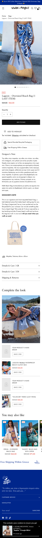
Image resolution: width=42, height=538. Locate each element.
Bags (10, 16)
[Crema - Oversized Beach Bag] (10, 433)
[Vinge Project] (20, 8)
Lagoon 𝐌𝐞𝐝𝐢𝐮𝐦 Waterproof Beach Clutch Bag (23, 364)
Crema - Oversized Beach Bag (11, 450)
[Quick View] (16, 443)
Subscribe (36, 511)
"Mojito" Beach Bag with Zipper (29, 450)
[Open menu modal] (3, 8)
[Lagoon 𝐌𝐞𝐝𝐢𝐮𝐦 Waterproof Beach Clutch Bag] (6, 367)
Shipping (15, 135)
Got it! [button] (21, 534)
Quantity (5, 110)
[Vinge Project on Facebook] (3, 518)
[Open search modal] (32, 8)
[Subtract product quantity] (4, 114)
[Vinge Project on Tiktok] (10, 518)
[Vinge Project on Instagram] (6, 518)
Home (4, 16)
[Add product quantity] (10, 114)
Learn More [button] (7, 528)
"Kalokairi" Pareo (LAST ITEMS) (24, 397)
